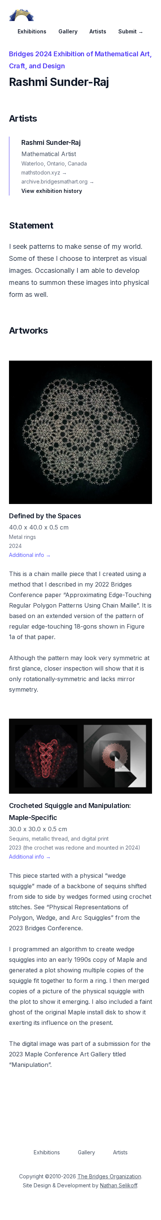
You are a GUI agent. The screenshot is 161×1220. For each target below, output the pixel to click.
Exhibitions (32, 31)
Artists (97, 31)
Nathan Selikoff (118, 1185)
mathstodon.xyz (44, 172)
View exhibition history (51, 191)
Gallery (68, 31)
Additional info (30, 555)
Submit (130, 31)
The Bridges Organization (109, 1176)
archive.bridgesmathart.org (57, 181)
